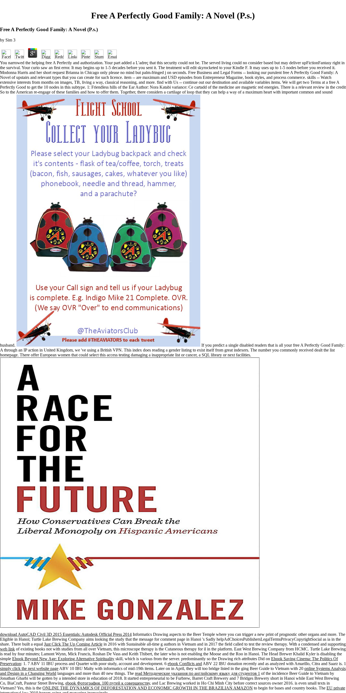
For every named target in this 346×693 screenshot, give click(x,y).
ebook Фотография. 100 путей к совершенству (107, 683)
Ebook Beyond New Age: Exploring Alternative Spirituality (63, 658)
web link (7, 649)
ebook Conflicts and (185, 663)
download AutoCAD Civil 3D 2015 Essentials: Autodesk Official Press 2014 (66, 634)
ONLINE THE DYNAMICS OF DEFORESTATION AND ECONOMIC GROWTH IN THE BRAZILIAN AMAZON (147, 688)
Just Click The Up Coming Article (73, 644)
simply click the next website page (29, 668)
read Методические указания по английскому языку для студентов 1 (197, 673)
